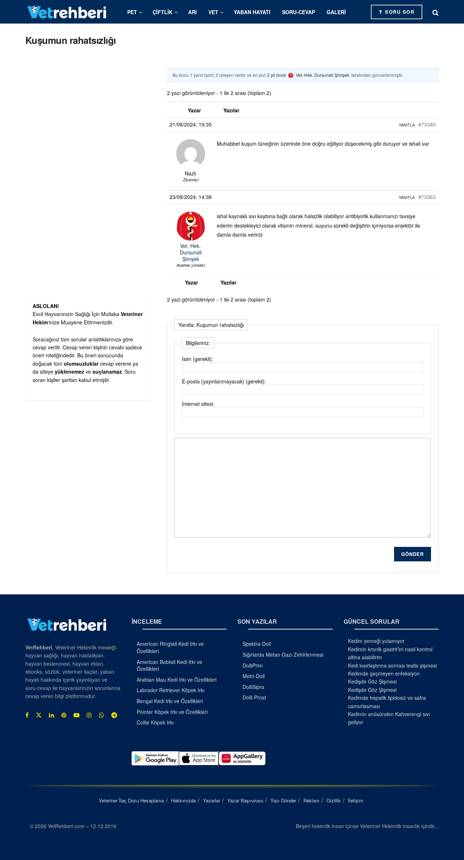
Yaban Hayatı (252, 12)
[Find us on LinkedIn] (51, 715)
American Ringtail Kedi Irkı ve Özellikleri (170, 647)
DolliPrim (253, 665)
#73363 (427, 197)
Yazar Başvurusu (245, 800)
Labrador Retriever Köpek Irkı (170, 690)
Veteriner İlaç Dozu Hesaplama (131, 800)
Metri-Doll (254, 676)
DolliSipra (253, 686)
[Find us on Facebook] (27, 715)
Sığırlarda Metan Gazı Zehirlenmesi (283, 654)
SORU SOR (399, 11)
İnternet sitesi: (198, 403)
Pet (132, 12)
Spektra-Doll (257, 643)
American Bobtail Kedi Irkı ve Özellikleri (169, 665)
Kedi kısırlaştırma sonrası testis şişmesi (392, 665)
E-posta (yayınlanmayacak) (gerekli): (224, 381)
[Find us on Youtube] (76, 715)
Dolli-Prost (254, 697)
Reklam (311, 800)
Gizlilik (334, 800)
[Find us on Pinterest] (63, 715)
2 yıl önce (276, 75)
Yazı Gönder (283, 800)
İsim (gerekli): (197, 359)
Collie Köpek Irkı (155, 722)
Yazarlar (211, 800)
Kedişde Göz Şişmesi (372, 681)
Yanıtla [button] (407, 125)
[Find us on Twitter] (39, 715)
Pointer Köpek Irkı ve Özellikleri (172, 711)
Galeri (336, 12)
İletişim (355, 800)
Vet (213, 12)
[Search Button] (435, 12)
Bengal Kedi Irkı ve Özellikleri (170, 701)
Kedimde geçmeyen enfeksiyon (384, 673)
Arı (192, 12)
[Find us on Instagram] (89, 715)
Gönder (412, 554)
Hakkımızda (183, 800)
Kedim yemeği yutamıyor (376, 640)
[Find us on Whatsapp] (101, 715)
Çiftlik (163, 12)
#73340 (427, 124)
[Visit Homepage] (67, 11)
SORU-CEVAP (298, 12)
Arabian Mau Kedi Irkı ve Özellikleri (176, 679)
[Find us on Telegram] (114, 715)
